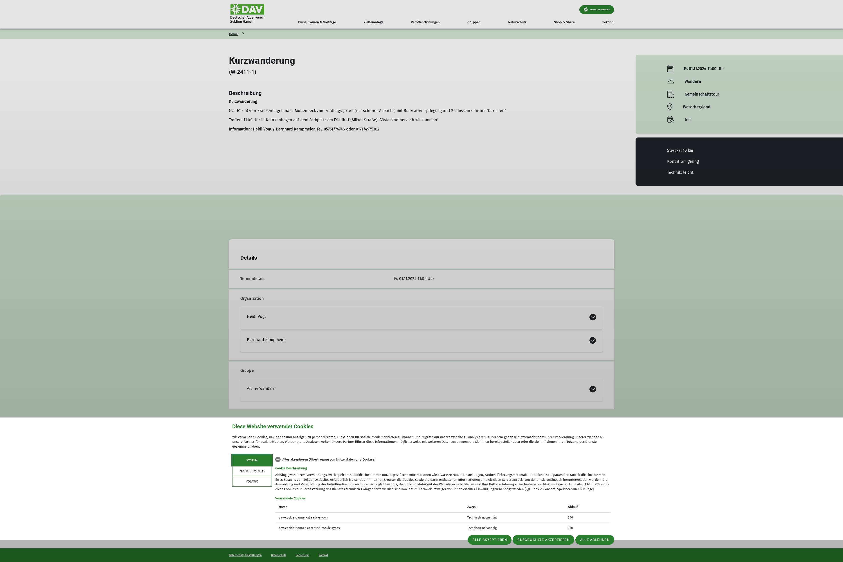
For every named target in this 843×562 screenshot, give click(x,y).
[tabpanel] (443, 494)
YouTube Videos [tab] (252, 471)
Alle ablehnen (595, 540)
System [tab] (252, 460)
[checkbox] (443, 459)
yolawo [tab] (252, 481)
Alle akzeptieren (489, 540)
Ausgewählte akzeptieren (543, 540)
